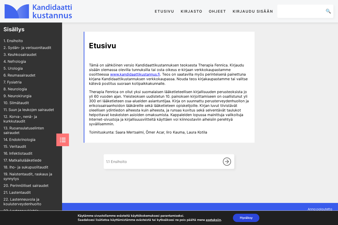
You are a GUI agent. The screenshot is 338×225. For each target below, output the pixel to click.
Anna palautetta (320, 209)
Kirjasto (191, 11)
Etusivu (164, 11)
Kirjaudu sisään (253, 11)
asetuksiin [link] (213, 220)
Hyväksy (246, 218)
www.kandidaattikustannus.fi (135, 74)
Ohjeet (217, 11)
